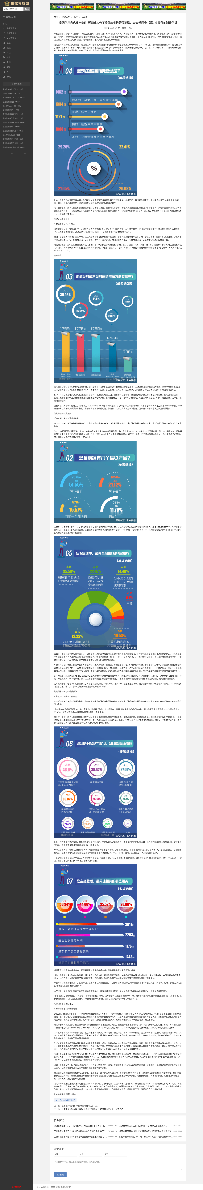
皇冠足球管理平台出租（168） (14, 122)
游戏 (7, 76)
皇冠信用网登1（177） (11, 110)
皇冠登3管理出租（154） (12, 135)
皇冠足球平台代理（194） (12, 93)
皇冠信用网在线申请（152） (13, 139)
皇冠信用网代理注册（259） (13, 89)
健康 (7, 67)
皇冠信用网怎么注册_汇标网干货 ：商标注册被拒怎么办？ (144, 1125)
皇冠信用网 (9, 37)
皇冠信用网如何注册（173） (13, 114)
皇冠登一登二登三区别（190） (14, 97)
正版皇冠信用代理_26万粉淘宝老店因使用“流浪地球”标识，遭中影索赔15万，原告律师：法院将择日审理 (99, 1136)
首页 (5, 23)
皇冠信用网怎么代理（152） (13, 143)
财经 (7, 62)
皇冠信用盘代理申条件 (65, 1099)
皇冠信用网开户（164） (12, 126)
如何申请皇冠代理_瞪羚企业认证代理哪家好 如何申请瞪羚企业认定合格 (92, 1109)
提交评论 (60, 1175)
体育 (7, 57)
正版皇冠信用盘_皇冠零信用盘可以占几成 (79, 1105)
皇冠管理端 (9, 28)
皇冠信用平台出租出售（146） (14, 147)
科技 (7, 71)
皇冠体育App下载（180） (12, 106)
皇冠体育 (66, 17)
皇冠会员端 (9, 33)
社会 (7, 52)
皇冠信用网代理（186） (12, 102)
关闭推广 (17, 1187)
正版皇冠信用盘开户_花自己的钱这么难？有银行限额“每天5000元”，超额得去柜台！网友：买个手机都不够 (100, 1131)
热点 (7, 42)
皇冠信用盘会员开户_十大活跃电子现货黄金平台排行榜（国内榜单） (83, 1125)
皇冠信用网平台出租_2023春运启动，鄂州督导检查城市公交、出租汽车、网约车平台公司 (157, 1131)
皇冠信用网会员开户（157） (13, 131)
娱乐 (7, 47)
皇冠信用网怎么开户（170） (13, 118)
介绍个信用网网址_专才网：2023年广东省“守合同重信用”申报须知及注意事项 (152, 1136)
